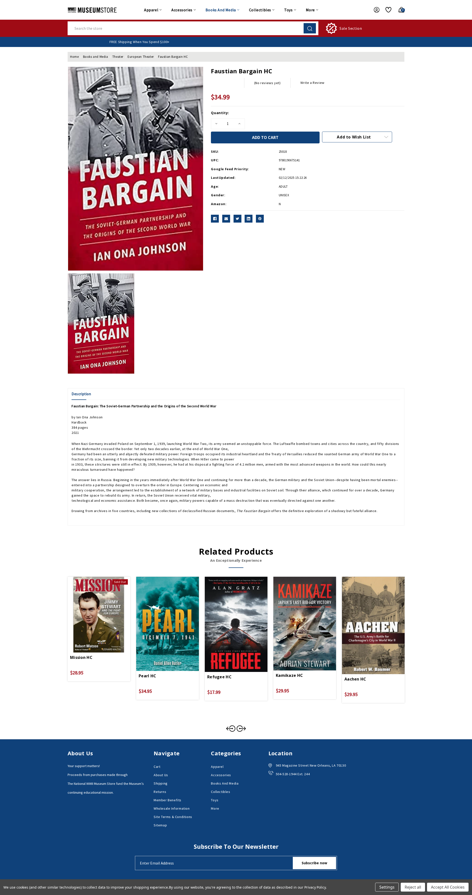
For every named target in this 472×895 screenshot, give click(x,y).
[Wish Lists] (387, 10)
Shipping (161, 783)
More (310, 9)
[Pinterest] (260, 219)
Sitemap (160, 825)
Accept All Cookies (448, 887)
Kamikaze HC (289, 675)
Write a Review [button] (312, 82)
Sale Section (350, 28)
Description (81, 394)
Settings (387, 887)
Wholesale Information (172, 808)
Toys (288, 9)
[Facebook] (215, 219)
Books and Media (221, 9)
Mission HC (81, 657)
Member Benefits (167, 800)
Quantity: (220, 112)
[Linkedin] (248, 219)
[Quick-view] (93, 608)
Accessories (181, 9)
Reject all (413, 887)
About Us (161, 775)
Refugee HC (219, 677)
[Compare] (104, 608)
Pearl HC (147, 676)
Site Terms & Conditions (173, 817)
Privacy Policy (315, 887)
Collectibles (260, 9)
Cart (157, 766)
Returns (160, 791)
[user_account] (374, 10)
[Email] (226, 219)
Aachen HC (355, 679)
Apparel (151, 9)
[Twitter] (237, 219)
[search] (310, 28)
